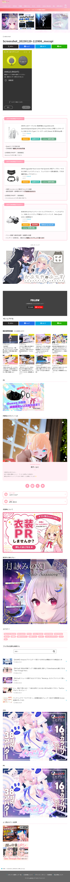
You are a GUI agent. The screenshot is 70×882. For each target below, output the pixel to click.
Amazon (25, 139)
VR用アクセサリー (22, 636)
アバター (39, 6)
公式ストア (35, 139)
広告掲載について (28, 875)
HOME (3, 868)
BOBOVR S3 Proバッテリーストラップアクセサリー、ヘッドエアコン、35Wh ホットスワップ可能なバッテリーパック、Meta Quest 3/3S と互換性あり (42, 214)
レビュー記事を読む (49, 139)
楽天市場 (35, 225)
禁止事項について (58, 875)
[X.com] (30, 307)
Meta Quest (21, 634)
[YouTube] (38, 307)
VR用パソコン (27, 6)
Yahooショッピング (47, 225)
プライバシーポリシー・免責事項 (43, 875)
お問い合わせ (59, 6)
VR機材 (20, 6)
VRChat (15, 6)
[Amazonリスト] (27, 486)
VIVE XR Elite (58, 634)
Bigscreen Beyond (10, 634)
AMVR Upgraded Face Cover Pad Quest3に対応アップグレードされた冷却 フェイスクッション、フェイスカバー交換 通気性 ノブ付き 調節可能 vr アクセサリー (42, 171)
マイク (33, 6)
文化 (54, 6)
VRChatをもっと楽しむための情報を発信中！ (35, 10)
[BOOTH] (32, 486)
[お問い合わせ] (43, 486)
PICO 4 (29, 634)
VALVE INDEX (48, 634)
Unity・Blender (47, 6)
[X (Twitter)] (38, 486)
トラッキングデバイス (51, 636)
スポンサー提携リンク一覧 (14, 875)
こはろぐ (31, 878)
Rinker (28, 133)
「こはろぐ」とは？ (6, 6)
